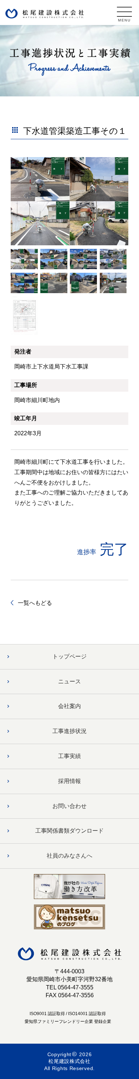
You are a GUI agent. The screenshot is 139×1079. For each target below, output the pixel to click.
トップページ (69, 656)
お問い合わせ (69, 806)
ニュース (69, 681)
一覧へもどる (35, 603)
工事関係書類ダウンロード (69, 831)
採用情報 (69, 781)
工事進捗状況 (69, 731)
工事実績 (69, 756)
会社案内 (69, 706)
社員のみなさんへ (69, 856)
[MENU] (124, 11)
